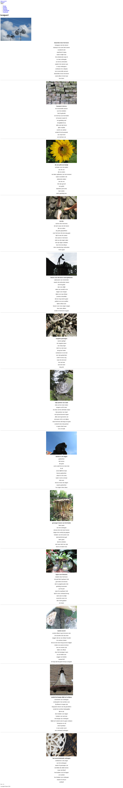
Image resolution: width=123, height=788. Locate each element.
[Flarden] (3, 2)
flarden (5, 7)
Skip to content (4, 1)
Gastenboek (6, 10)
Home (4, 6)
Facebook (5, 12)
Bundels (5, 9)
